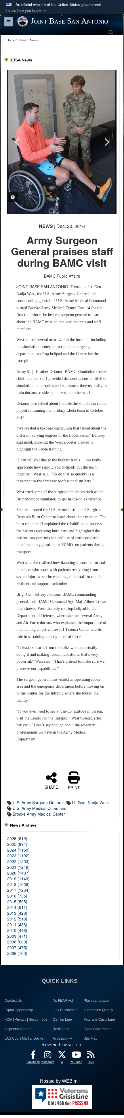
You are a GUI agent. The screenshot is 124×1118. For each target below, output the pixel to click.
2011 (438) (17, 924)
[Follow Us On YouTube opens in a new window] (76, 1056)
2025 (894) (17, 844)
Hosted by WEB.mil (60, 1081)
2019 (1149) (18, 878)
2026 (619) (17, 838)
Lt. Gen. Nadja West (90, 802)
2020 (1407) (18, 873)
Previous (17, 142)
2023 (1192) (18, 855)
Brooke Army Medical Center (39, 814)
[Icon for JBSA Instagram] (47, 1056)
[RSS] (90, 1056)
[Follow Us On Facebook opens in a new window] (33, 1056)
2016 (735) (17, 896)
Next (106, 142)
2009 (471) (17, 936)
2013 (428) (17, 913)
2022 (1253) (18, 861)
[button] (26, 10)
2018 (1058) (18, 884)
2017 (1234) (18, 890)
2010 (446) (17, 930)
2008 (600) (17, 942)
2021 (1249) (18, 867)
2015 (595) (17, 901)
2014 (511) (17, 907)
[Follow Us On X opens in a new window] (62, 1056)
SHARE (51, 786)
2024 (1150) (18, 850)
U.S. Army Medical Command (39, 808)
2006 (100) (17, 953)
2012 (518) (17, 919)
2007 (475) (17, 947)
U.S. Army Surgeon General (38, 802)
